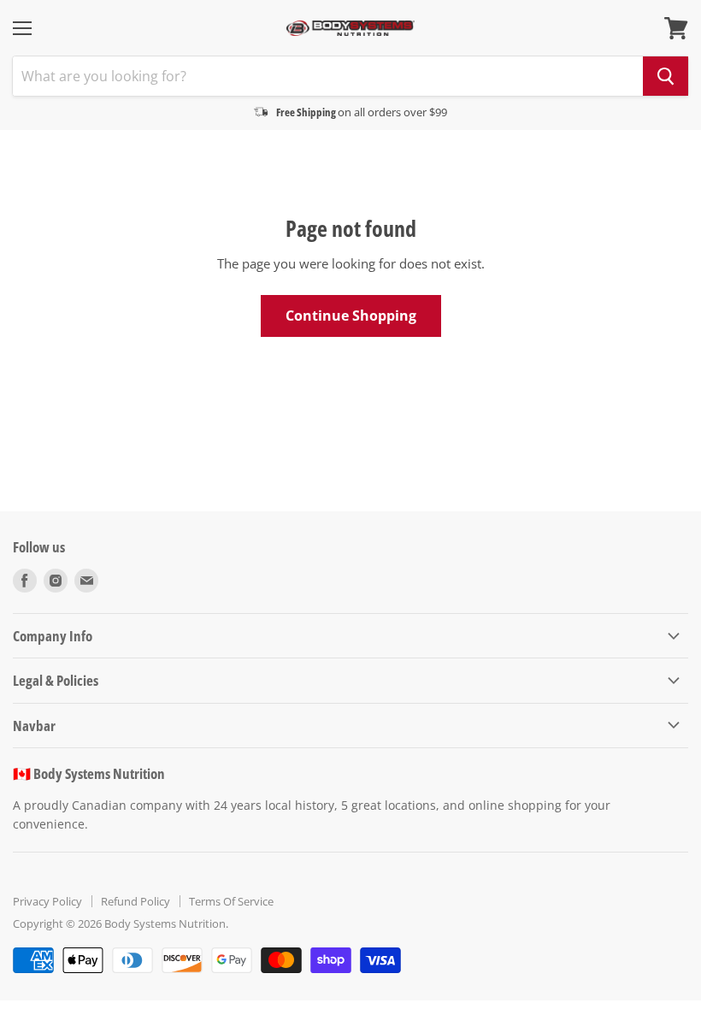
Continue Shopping (351, 315)
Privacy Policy (47, 901)
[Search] (665, 76)
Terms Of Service (231, 901)
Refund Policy (135, 901)
